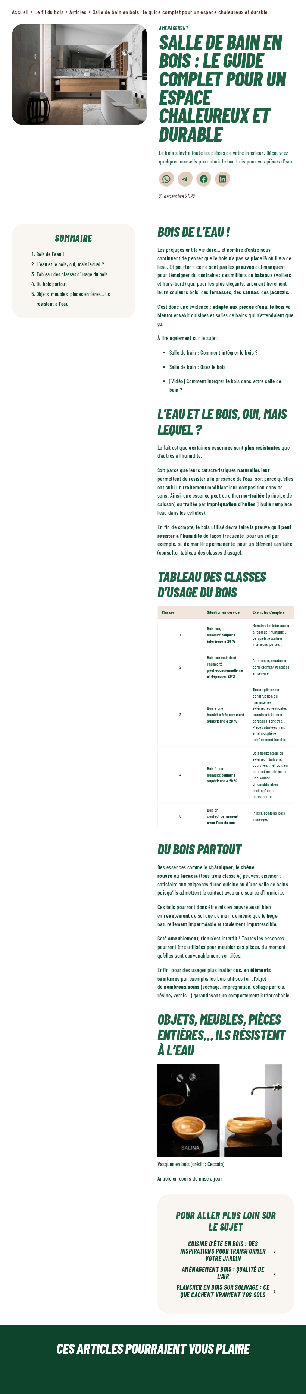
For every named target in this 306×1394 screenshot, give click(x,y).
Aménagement (173, 28)
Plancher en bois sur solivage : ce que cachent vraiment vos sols (226, 1291)
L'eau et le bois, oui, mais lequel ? (70, 264)
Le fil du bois (48, 11)
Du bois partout (52, 284)
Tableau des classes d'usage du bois (72, 274)
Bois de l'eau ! (50, 254)
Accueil (20, 11)
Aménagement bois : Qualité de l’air (229, 1273)
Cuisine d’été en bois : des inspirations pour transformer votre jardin (228, 1251)
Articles (78, 11)
